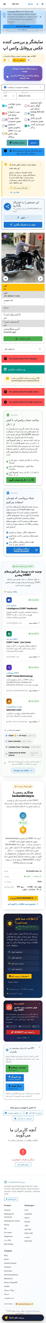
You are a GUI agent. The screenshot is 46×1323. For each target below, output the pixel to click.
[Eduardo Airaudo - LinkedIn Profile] (42, 4)
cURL (26, 1225)
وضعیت (27, 1237)
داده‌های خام (10, 349)
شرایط (6, 1294)
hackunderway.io (24, 1304)
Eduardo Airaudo (10, 1263)
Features (7, 1210)
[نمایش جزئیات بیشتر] (9, 60)
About (6, 1259)
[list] (23, 309)
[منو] (5, 4)
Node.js (27, 1222)
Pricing (6, 1225)
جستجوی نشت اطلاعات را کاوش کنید (22, 904)
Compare (7, 1267)
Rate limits (28, 1241)
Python (27, 1218)
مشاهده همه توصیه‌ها (21, 770)
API (5, 1229)
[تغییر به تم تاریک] (37, 4)
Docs (26, 1210)
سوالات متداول (9, 1290)
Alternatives (8, 1279)
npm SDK (28, 1229)
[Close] (40, 164)
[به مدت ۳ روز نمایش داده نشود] (39, 917)
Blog (6, 1255)
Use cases (8, 1232)
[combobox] (9, 96)
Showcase (8, 1271)
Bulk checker (8, 1244)
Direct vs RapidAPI (10, 1282)
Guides (6, 1286)
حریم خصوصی (9, 1298)
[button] (13, 96)
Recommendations (11, 1275)
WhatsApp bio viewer (12, 1221)
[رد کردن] (40, 16)
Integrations (8, 1236)
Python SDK (29, 1233)
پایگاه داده (7, 1240)
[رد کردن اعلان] (28, 60)
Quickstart (28, 1214)
